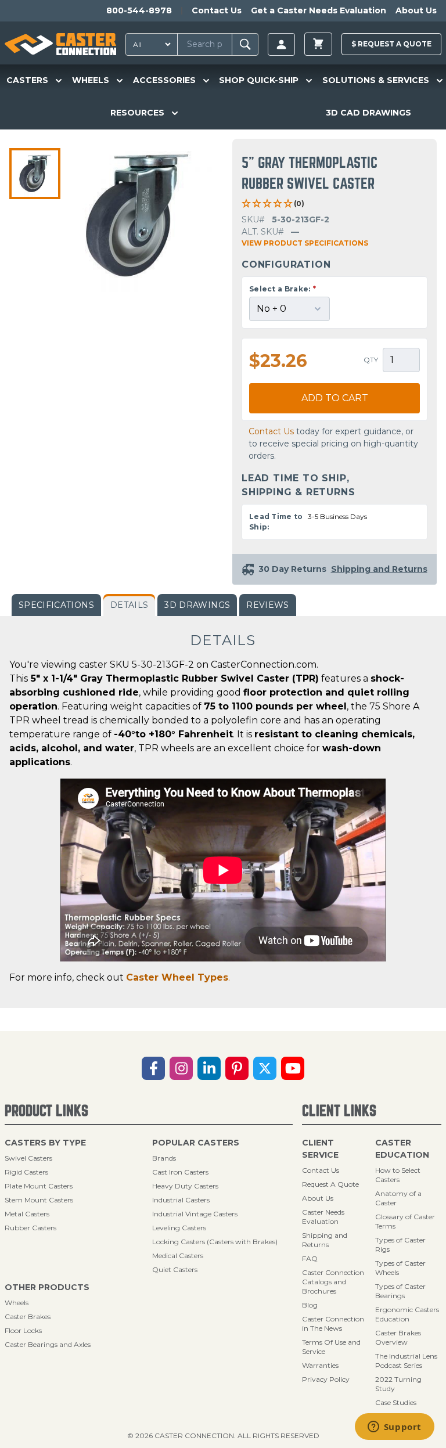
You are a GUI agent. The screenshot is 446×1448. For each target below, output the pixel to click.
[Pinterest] (237, 1068)
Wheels (16, 1302)
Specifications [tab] (56, 605)
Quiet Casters (174, 1269)
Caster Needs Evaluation (323, 1217)
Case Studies (395, 1402)
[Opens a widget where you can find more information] (394, 1427)
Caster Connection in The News (333, 1323)
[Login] (281, 44)
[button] (34, 173)
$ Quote (391, 43)
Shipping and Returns (324, 1240)
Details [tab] (129, 605)
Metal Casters (27, 1213)
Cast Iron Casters (180, 1172)
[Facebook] (153, 1068)
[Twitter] (264, 1068)
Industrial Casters (181, 1199)
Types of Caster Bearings (400, 1291)
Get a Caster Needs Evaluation (318, 10)
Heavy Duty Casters (185, 1186)
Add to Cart (334, 398)
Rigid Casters (26, 1172)
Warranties (320, 1365)
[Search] (245, 44)
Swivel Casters (28, 1158)
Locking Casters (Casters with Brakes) (215, 1241)
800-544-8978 (139, 10)
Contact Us (217, 10)
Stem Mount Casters (39, 1199)
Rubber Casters (30, 1227)
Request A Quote (330, 1184)
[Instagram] (181, 1068)
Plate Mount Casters (39, 1186)
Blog (310, 1305)
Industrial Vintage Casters (195, 1213)
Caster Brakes (28, 1316)
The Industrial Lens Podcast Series (406, 1361)
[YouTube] (292, 1068)
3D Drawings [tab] (197, 605)
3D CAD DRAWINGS (368, 112)
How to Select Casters (397, 1175)
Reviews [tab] (267, 605)
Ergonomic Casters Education (407, 1314)
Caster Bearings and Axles (48, 1344)
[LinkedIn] (209, 1068)
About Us (416, 10)
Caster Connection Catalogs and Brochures (333, 1281)
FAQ (310, 1258)
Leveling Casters (179, 1227)
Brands (164, 1158)
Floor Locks (23, 1330)
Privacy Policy (326, 1379)
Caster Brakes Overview (398, 1337)
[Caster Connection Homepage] (60, 44)
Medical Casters (177, 1255)
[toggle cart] (318, 44)
